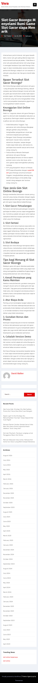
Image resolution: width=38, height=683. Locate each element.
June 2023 (7, 634)
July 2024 (6, 573)
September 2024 (9, 564)
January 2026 (8, 488)
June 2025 (7, 521)
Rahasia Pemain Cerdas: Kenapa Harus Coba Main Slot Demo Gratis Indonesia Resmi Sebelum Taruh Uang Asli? (18, 426)
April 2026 (6, 474)
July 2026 (6, 460)
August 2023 (7, 625)
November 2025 (8, 498)
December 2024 (8, 550)
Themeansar (19, 680)
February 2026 (8, 484)
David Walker (17, 373)
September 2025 (8, 507)
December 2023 (8, 606)
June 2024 (7, 578)
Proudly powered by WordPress (11, 676)
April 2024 (6, 587)
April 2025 (6, 531)
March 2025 (7, 535)
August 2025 (7, 512)
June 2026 (7, 465)
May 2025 (6, 526)
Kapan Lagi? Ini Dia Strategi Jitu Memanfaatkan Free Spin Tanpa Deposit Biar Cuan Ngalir (18, 418)
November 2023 (8, 611)
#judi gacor (28, 36)
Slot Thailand (7, 36)
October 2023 (7, 616)
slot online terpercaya (10, 657)
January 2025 (8, 545)
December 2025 (8, 493)
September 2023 (8, 620)
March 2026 (7, 479)
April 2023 (6, 644)
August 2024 (7, 568)
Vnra (5, 3)
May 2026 (6, 470)
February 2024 (8, 597)
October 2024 (8, 559)
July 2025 (6, 517)
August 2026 (7, 455)
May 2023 (6, 639)
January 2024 (8, 601)
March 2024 (7, 592)
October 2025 (7, 503)
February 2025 (8, 540)
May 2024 (6, 583)
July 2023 (6, 630)
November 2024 (8, 554)
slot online (6, 661)
